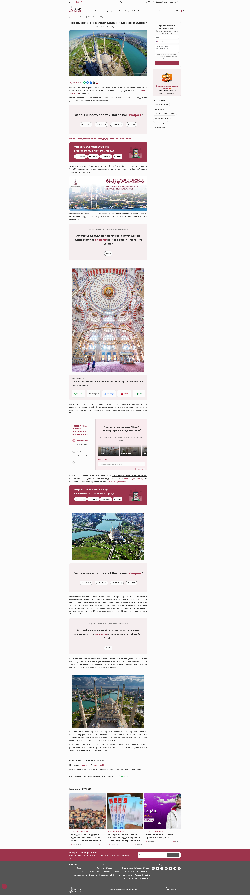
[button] (158, 41)
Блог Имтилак (80, 17)
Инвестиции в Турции (161, 104)
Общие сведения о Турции (97, 17)
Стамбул (80, 156)
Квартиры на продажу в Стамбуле (135, 878)
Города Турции (159, 109)
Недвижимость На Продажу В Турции (136, 868)
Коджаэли (119, 156)
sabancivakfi (98, 765)
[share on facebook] (87, 82)
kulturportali (84, 765)
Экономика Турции (160, 123)
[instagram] (166, 868)
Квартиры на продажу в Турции (136, 871)
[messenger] (174, 868)
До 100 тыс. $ (86, 124)
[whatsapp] (170, 868)
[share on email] (97, 82)
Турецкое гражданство (161, 118)
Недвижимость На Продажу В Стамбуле (135, 875)
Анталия (93, 156)
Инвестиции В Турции (104, 868)
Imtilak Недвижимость (79, 875)
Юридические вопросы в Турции (164, 114)
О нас (79, 868)
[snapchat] (179, 868)
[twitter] (161, 868)
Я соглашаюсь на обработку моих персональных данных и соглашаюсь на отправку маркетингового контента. (168, 56)
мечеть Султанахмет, (133, 478)
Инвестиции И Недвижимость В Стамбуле (104, 875)
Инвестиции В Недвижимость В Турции (104, 871)
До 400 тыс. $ (117, 124)
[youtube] (153, 868)
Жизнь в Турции (159, 127)
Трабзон (106, 156)
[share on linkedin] (91, 82)
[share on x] (94, 82)
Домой (71, 17)
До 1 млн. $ (131, 124)
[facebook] (157, 868)
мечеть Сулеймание (118, 481)
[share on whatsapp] (84, 82)
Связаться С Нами (78, 871)
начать (108, 253)
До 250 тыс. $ (101, 124)
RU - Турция (171, 889)
